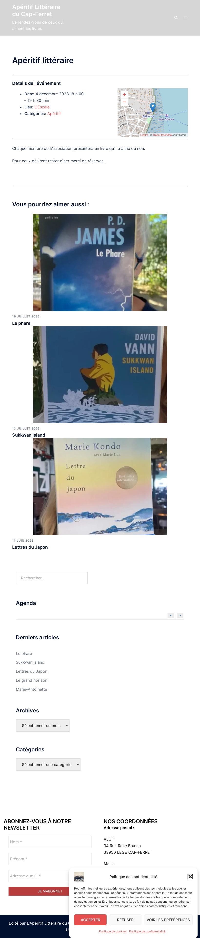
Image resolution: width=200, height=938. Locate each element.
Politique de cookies (113, 931)
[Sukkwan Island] (100, 374)
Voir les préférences (168, 920)
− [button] (124, 102)
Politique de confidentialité (147, 931)
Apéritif (54, 113)
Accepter (90, 920)
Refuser (125, 920)
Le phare (21, 323)
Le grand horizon (31, 680)
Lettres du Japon (30, 547)
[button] (190, 876)
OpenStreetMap (162, 135)
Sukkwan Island (28, 435)
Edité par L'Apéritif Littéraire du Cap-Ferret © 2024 (56, 923)
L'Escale (42, 107)
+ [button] (124, 95)
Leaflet (144, 135)
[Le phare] (100, 262)
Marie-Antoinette (31, 689)
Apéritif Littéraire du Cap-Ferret (36, 10)
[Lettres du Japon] (100, 486)
